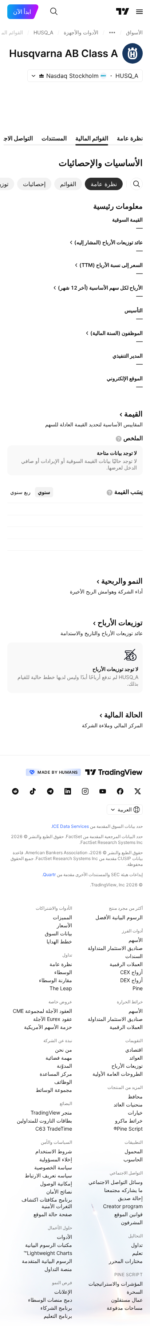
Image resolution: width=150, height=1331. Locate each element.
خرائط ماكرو (129, 1120)
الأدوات (64, 1237)
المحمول (134, 1151)
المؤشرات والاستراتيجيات (115, 1284)
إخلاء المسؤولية (55, 1159)
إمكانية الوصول (56, 1183)
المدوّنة (64, 1066)
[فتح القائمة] (139, 11)
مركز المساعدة (56, 1074)
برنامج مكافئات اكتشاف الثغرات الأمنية (46, 1202)
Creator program (123, 1206)
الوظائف (63, 1082)
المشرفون (132, 1222)
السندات (134, 956)
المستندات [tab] (54, 138)
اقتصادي (134, 1050)
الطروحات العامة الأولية (117, 1074)
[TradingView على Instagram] (85, 791)
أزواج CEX (131, 972)
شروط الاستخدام (53, 1151)
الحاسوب (133, 1159)
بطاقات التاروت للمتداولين (44, 1120)
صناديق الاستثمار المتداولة (115, 948)
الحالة (123, 714)
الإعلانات (63, 1292)
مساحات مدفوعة (125, 1308)
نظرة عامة (61, 964)
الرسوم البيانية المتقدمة (47, 1261)
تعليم (137, 1253)
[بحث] (54, 11)
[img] (41, 75)
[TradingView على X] (138, 791)
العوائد (136, 1058)
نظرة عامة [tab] (130, 138)
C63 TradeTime (53, 1128)
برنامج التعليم (58, 1316)
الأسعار (64, 925)
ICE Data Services (70, 826)
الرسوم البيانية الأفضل (119, 917)
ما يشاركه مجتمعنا (123, 1190)
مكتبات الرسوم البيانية (48, 1245)
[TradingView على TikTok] (33, 791)
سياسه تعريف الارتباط (48, 1175)
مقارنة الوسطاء (55, 980)
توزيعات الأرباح (127, 1066)
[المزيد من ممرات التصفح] (112, 32)
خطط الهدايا (59, 941)
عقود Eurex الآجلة (52, 1019)
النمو (122, 581)
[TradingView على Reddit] (15, 791)
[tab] (104, 184)
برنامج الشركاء (56, 1308)
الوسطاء (63, 972)
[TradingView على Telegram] (50, 791)
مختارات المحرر (126, 1261)
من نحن (63, 1050)
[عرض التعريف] (118, 439)
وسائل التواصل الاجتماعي (115, 1182)
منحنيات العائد (128, 1104)
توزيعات (120, 622)
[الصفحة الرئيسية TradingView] (122, 12)
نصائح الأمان (59, 1191)
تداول (137, 1245)
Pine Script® (128, 1128)
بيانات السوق (58, 933)
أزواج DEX (131, 980)
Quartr (49, 874)
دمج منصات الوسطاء (50, 1300)
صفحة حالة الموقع (52, 1214)
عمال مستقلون (127, 1300)
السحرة (135, 1292)
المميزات (62, 917)
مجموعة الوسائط (54, 1090)
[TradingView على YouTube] (103, 791)
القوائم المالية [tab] (91, 138)
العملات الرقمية (126, 964)
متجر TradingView (51, 1112)
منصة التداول (58, 1269)
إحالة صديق (130, 1198)
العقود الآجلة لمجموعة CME (42, 1011)
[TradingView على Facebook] (120, 791)
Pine (138, 988)
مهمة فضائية (59, 1058)
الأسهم (136, 940)
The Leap (61, 988)
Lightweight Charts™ (48, 1253)
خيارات (135, 1112)
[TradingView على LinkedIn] (68, 791)
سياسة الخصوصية (53, 1167)
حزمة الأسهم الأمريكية (48, 1027)
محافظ (135, 1096)
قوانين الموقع (128, 1214)
